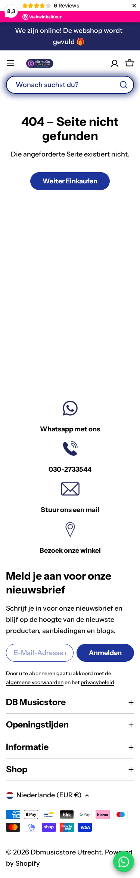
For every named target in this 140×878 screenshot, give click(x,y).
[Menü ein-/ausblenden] (10, 63)
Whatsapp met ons (70, 429)
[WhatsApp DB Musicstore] (123, 861)
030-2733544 (70, 469)
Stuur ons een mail (70, 510)
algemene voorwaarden (34, 682)
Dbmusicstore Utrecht (66, 852)
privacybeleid (97, 682)
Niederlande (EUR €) (49, 795)
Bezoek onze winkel (70, 550)
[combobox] (70, 85)
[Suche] (123, 84)
